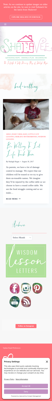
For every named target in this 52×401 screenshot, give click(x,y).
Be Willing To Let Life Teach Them (23, 150)
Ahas (8, 134)
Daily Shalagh (19, 134)
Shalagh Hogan (13, 162)
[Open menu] (5, 24)
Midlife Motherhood (26, 137)
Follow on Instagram (26, 326)
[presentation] (26, 114)
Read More (13, 199)
